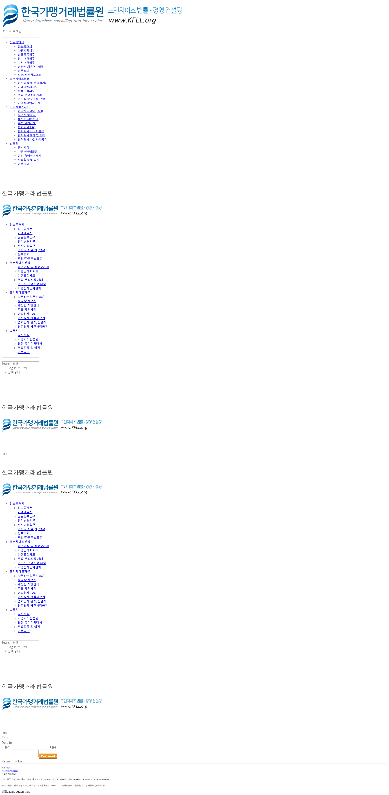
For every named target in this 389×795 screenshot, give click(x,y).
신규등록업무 (26, 54)
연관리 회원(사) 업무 (31, 66)
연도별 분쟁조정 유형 (31, 99)
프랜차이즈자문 (20, 107)
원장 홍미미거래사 (29, 155)
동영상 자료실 (27, 115)
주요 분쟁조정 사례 (30, 95)
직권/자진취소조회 (30, 74)
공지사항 (23, 147)
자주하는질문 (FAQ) (30, 111)
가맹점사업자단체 (29, 103)
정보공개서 (17, 42)
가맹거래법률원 (28, 151)
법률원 (14, 143)
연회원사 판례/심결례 (31, 135)
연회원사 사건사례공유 (32, 139)
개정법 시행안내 (28, 119)
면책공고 (23, 163)
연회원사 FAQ (26, 127)
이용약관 (6, 767)
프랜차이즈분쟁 (20, 79)
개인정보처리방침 (10, 770)
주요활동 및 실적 (28, 159)
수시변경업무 (26, 62)
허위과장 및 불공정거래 (33, 83)
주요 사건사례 (27, 123)
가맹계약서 (25, 50)
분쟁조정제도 (26, 91)
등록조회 (23, 70)
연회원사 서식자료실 (31, 131)
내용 (53, 747)
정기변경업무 (26, 58)
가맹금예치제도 (28, 87)
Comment (48, 756)
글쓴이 (6, 747)
